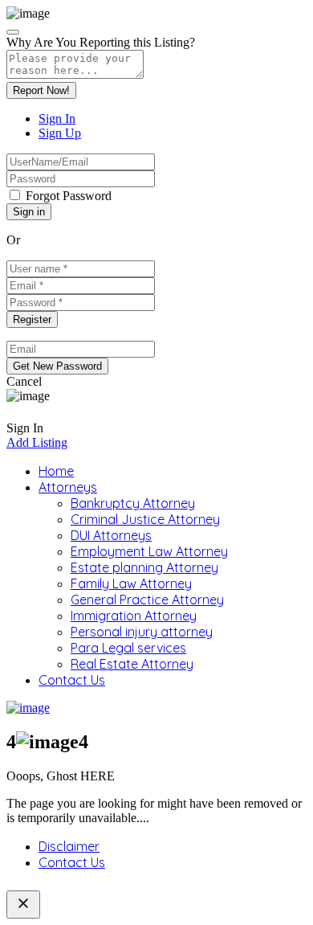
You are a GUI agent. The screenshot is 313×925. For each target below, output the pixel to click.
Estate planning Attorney (144, 567)
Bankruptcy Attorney (133, 503)
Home (56, 471)
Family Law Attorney (131, 583)
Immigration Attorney (134, 616)
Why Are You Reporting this (100, 42)
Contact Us (72, 680)
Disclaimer (69, 846)
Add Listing (36, 442)
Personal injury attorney (142, 632)
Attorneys (68, 487)
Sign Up (60, 133)
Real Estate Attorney (132, 664)
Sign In (57, 118)
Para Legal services (128, 648)
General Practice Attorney (147, 599)
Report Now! (41, 90)
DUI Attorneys (111, 535)
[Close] (12, 32)
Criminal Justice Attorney (145, 519)
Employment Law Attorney (149, 551)
